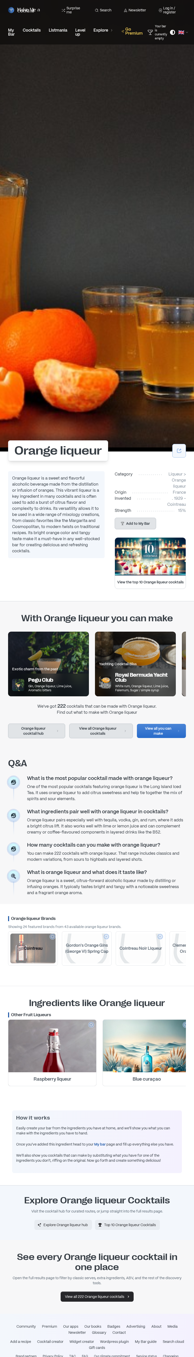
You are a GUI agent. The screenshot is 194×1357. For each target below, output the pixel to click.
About (156, 1326)
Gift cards (97, 1347)
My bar (100, 1144)
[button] (135, 523)
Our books (92, 1326)
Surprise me (73, 10)
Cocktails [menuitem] (32, 30)
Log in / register (169, 10)
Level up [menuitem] (80, 32)
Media (172, 1326)
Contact (119, 1332)
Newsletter (137, 10)
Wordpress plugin (114, 1341)
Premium (49, 1326)
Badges (113, 1326)
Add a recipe (20, 1341)
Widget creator (81, 1341)
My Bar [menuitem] (11, 32)
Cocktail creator (50, 1341)
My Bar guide (146, 1341)
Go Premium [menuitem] (134, 31)
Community (26, 1326)
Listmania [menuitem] (58, 30)
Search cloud (173, 1341)
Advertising (135, 1326)
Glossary (99, 1332)
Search (105, 10)
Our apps (70, 1326)
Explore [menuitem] (100, 30)
